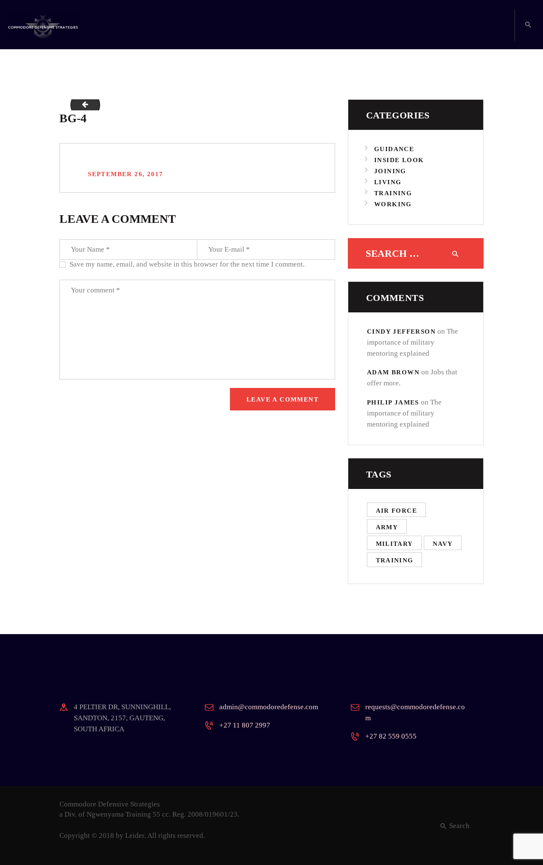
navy (443, 543)
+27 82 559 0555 (391, 736)
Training (393, 193)
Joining (390, 171)
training (395, 560)
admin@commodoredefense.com (268, 707)
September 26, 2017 (125, 174)
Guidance (394, 149)
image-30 (82, 105)
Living (387, 182)
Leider (134, 835)
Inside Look (399, 160)
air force (396, 510)
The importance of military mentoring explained (412, 342)
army (387, 527)
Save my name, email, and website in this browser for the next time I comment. (187, 264)
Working (393, 204)
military (394, 543)
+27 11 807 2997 (244, 725)
